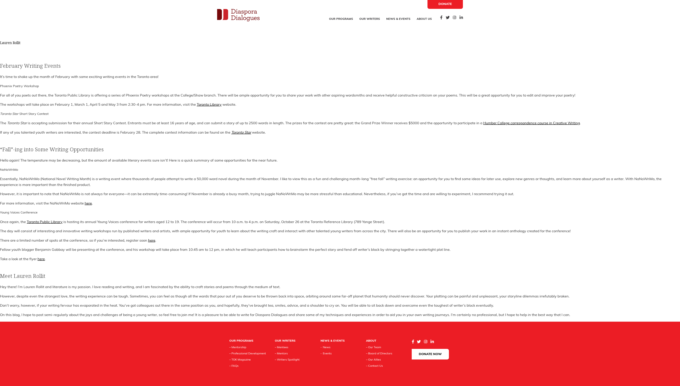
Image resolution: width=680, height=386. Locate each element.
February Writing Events (30, 66)
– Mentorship (237, 347)
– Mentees (281, 347)
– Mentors (281, 353)
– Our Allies (373, 359)
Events (327, 353)
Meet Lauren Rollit (22, 276)
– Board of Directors (379, 353)
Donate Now (430, 354)
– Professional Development (247, 353)
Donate (445, 4)
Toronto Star (241, 132)
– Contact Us (374, 366)
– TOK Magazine (240, 359)
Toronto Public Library (45, 222)
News (326, 347)
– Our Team (373, 347)
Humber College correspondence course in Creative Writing (531, 123)
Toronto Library (209, 105)
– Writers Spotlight (287, 359)
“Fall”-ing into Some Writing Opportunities (52, 149)
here (88, 203)
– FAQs (234, 366)
